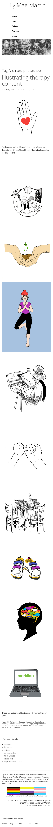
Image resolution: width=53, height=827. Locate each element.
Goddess (7, 744)
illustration (39, 722)
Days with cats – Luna (13, 761)
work (36, 725)
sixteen (7, 750)
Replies (16, 727)
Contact (15, 31)
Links (14, 36)
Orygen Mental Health (21, 150)
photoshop (12, 725)
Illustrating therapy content (26, 80)
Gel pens (7, 747)
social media (23, 725)
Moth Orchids (9, 755)
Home (14, 16)
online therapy (27, 723)
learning (5, 723)
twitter (31, 725)
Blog (14, 21)
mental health (15, 723)
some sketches (10, 753)
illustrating (30, 722)
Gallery (15, 26)
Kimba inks (8, 758)
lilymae (13, 89)
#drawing (13, 722)
